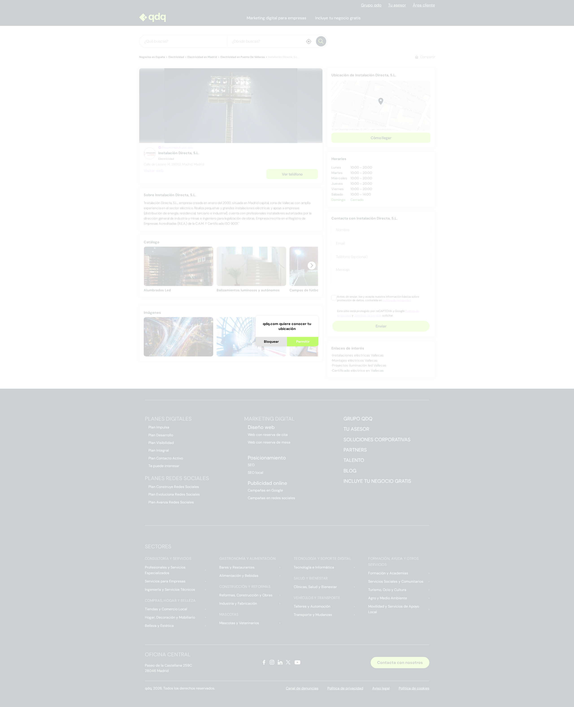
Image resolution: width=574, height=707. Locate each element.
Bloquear (271, 341)
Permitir (302, 341)
